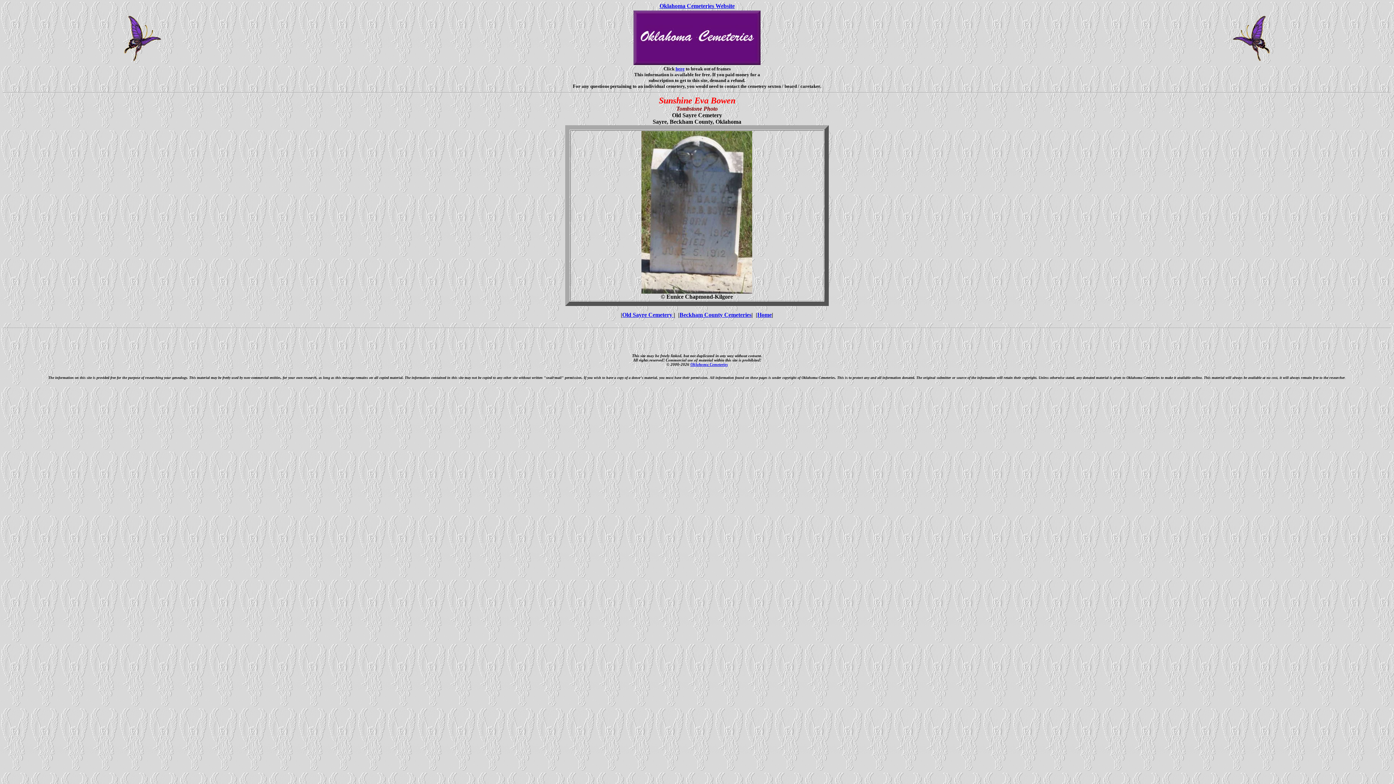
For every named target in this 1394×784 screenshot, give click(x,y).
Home (764, 315)
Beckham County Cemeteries (715, 315)
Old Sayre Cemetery (648, 315)
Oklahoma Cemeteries (709, 364)
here (680, 69)
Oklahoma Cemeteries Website (697, 6)
